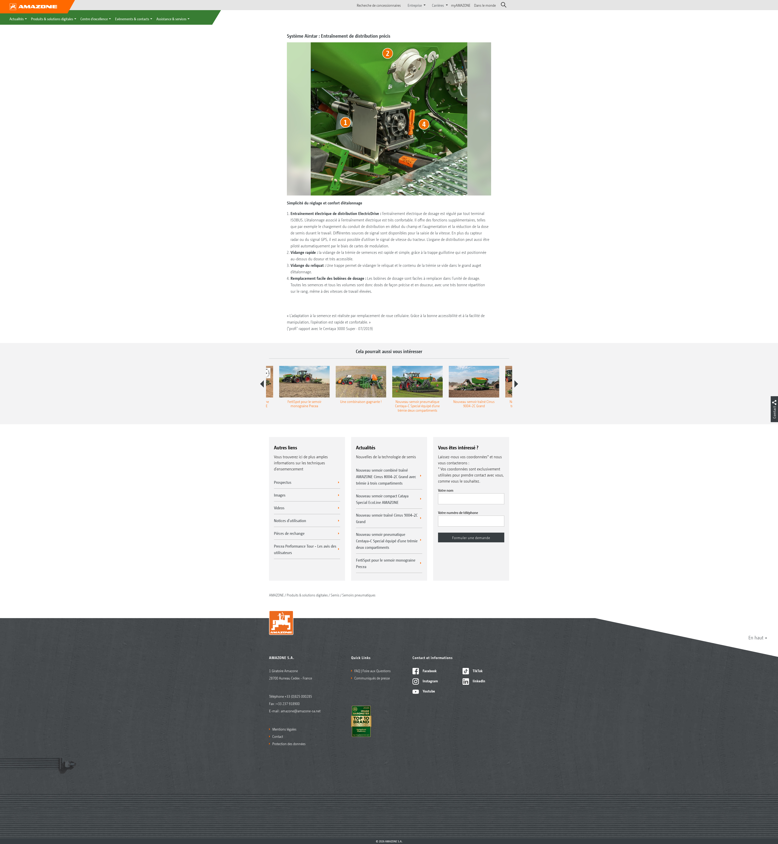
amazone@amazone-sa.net (301, 711)
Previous (262, 384)
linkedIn (478, 681)
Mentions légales (284, 729)
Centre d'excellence (94, 18)
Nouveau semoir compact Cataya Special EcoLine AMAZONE (382, 499)
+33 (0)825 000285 (298, 696)
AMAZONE (276, 595)
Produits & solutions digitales (52, 18)
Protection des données (289, 743)
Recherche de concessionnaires (379, 5)
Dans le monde (485, 5)
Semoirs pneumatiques (358, 595)
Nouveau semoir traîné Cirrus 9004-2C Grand (387, 518)
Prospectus (282, 482)
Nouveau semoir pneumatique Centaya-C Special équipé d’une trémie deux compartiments (387, 540)
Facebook (429, 670)
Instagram (430, 681)
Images (279, 495)
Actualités (17, 18)
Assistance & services (171, 18)
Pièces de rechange (289, 533)
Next (516, 384)
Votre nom (445, 490)
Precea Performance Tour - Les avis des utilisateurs (305, 549)
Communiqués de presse (372, 678)
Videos (279, 508)
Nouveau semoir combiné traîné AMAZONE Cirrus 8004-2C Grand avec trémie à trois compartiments (386, 476)
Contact (277, 736)
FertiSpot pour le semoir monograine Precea (385, 563)
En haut (755, 637)
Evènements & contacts (132, 18)
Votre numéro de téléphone (458, 512)
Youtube (428, 691)
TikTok (477, 670)
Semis (335, 595)
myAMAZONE (460, 5)
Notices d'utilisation (290, 520)
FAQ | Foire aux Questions (372, 670)
